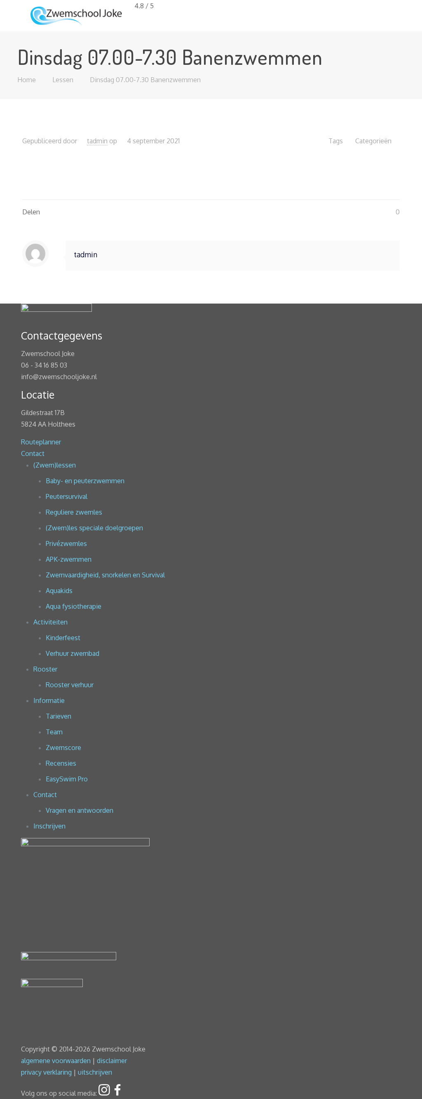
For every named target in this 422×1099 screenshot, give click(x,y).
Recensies (61, 763)
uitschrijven (95, 1072)
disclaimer (112, 1060)
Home (26, 80)
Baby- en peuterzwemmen (85, 481)
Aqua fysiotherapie (73, 606)
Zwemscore (63, 747)
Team (54, 732)
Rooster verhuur (70, 685)
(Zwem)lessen (54, 465)
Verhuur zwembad (72, 653)
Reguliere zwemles (74, 512)
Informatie (49, 700)
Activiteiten (50, 622)
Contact (33, 453)
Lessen (62, 80)
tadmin (97, 141)
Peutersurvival (66, 496)
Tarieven (58, 716)
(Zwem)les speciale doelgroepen (94, 528)
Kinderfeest (63, 638)
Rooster (45, 669)
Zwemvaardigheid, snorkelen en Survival (105, 575)
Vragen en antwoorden (79, 810)
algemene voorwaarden (56, 1060)
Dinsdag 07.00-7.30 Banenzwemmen (145, 80)
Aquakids (59, 590)
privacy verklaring (46, 1072)
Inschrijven (49, 826)
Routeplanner (41, 442)
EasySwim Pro (67, 779)
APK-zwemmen (68, 559)
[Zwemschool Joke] (76, 15)
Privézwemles (66, 543)
